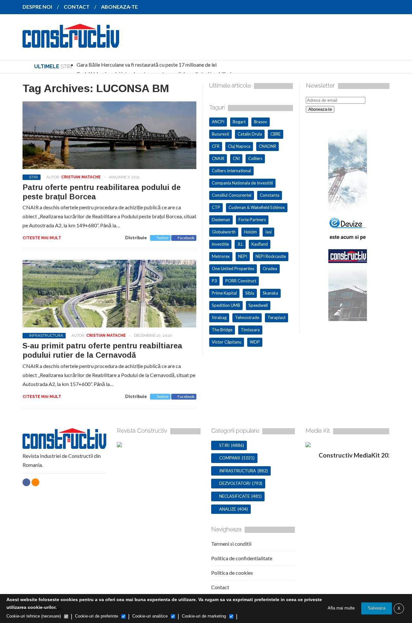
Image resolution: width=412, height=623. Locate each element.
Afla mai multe (341, 608)
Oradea (270, 268)
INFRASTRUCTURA (46, 335)
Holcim (250, 231)
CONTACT (76, 7)
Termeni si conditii (231, 544)
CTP (216, 207)
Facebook (186, 237)
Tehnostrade (247, 317)
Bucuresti (220, 134)
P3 (214, 280)
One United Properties (233, 268)
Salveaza (376, 608)
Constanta (269, 195)
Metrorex (221, 256)
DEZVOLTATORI (234, 483)
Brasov (260, 121)
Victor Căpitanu (226, 342)
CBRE (275, 134)
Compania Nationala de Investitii (242, 182)
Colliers (255, 158)
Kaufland (259, 244)
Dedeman (221, 219)
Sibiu (249, 293)
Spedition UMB (226, 305)
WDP (255, 342)
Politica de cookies (232, 573)
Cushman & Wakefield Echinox (257, 207)
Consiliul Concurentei (231, 195)
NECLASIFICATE (234, 496)
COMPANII (229, 457)
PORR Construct (240, 280)
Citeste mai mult (42, 238)
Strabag (219, 317)
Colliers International (231, 170)
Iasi (268, 231)
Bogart (239, 121)
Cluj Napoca (239, 146)
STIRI (33, 177)
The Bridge (222, 329)
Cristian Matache (81, 177)
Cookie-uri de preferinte (96, 616)
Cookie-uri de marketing (204, 616)
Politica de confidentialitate (241, 558)
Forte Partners (252, 219)
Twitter (162, 237)
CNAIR (218, 158)
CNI (236, 158)
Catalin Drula (250, 134)
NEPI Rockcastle (271, 256)
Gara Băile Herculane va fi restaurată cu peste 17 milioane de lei (147, 64)
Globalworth (224, 231)
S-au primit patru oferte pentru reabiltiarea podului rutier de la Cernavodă (102, 350)
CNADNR (267, 146)
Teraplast (276, 317)
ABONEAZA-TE (119, 7)
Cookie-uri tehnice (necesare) (33, 616)
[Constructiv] (71, 43)
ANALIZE (227, 509)
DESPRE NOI (37, 7)
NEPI (242, 256)
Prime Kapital (224, 293)
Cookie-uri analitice (150, 616)
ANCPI (218, 121)
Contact (220, 587)
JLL (240, 244)
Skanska (270, 293)
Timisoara (250, 329)
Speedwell (258, 305)
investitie (220, 244)
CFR (216, 146)
